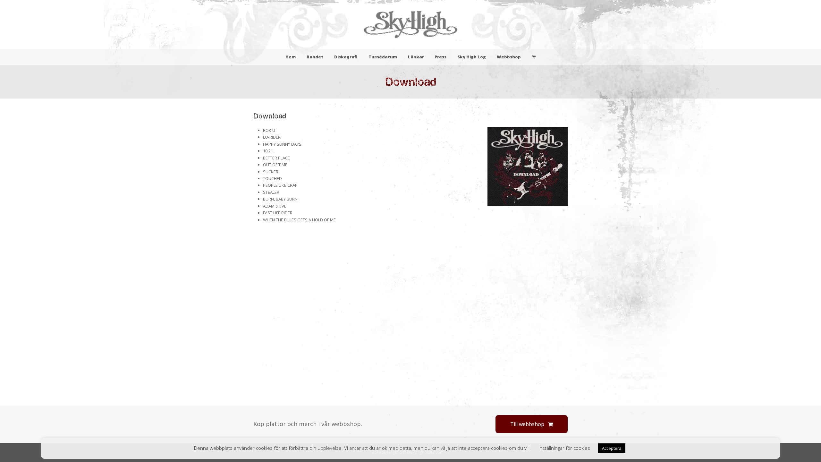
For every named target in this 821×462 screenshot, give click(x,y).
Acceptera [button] (612, 448)
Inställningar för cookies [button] (564, 448)
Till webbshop (527, 424)
